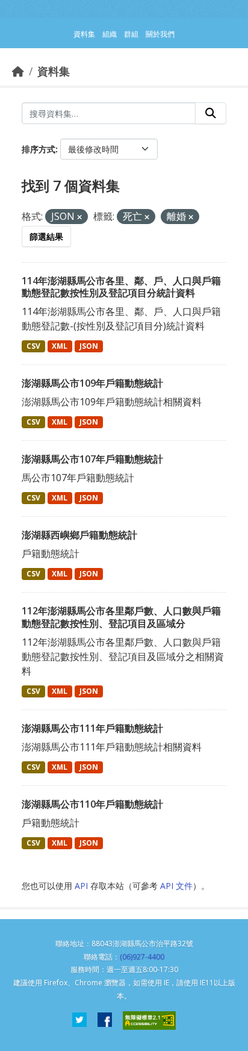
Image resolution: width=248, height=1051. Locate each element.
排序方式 (38, 149)
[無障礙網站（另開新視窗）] (149, 1020)
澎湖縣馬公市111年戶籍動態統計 (92, 728)
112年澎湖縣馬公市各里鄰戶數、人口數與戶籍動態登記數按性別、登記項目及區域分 (121, 617)
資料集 (53, 71)
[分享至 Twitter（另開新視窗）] (79, 1020)
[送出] (210, 113)
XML (59, 346)
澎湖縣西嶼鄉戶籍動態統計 (79, 534)
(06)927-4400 (142, 957)
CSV (33, 346)
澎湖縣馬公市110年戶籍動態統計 (92, 804)
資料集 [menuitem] (84, 34)
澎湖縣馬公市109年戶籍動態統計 (92, 383)
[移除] (79, 217)
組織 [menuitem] (109, 34)
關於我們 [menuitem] (160, 34)
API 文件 (176, 885)
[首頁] (18, 71)
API (81, 885)
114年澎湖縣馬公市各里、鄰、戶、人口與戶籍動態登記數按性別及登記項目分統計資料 (121, 287)
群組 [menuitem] (131, 34)
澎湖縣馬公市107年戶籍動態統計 (92, 459)
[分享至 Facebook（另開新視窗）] (105, 1020)
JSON (88, 346)
